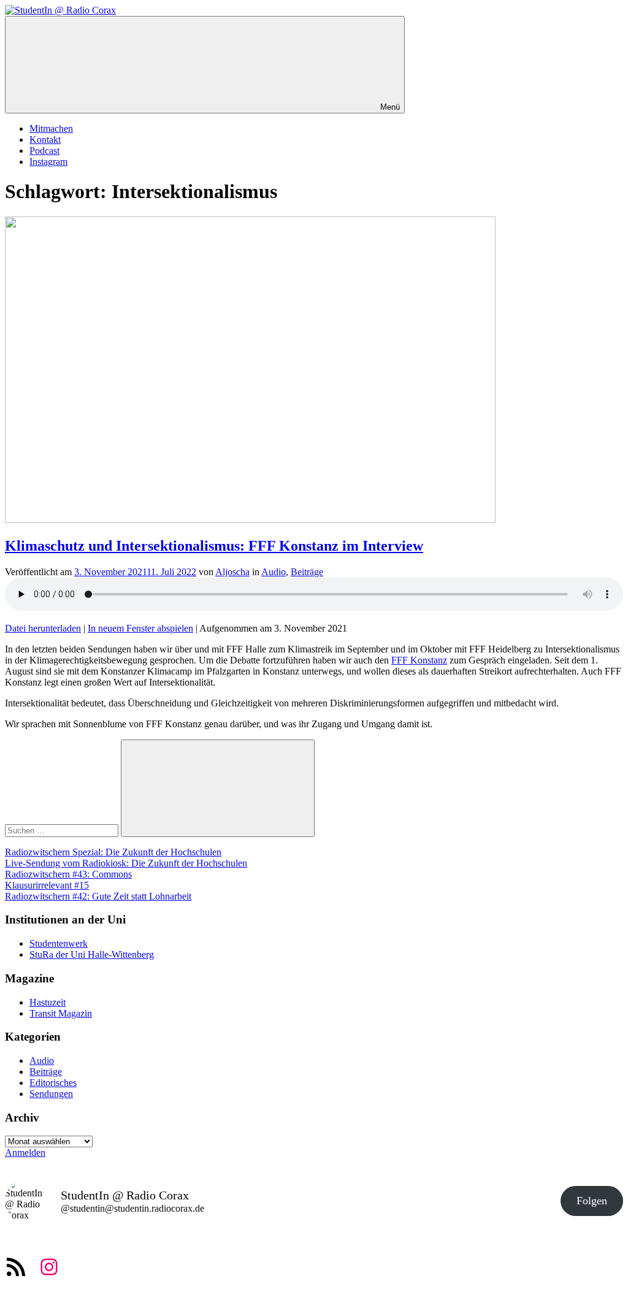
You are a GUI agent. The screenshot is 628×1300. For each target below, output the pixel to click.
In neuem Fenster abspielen (140, 628)
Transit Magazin (60, 1013)
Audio (273, 572)
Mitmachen (51, 128)
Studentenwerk (58, 943)
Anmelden (25, 1152)
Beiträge (307, 572)
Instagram (48, 161)
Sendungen (51, 1093)
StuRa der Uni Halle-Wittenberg (91, 954)
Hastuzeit (47, 1002)
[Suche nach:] (63, 830)
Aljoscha (232, 572)
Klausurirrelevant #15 (47, 885)
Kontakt (45, 139)
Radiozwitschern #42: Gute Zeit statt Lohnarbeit (98, 896)
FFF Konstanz (419, 660)
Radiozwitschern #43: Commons (68, 874)
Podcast (44, 150)
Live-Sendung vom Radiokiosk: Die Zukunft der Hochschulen (126, 863)
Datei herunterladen (43, 628)
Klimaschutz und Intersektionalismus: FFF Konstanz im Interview (214, 546)
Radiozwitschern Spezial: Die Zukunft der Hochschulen (113, 852)
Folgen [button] (591, 1201)
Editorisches (53, 1082)
